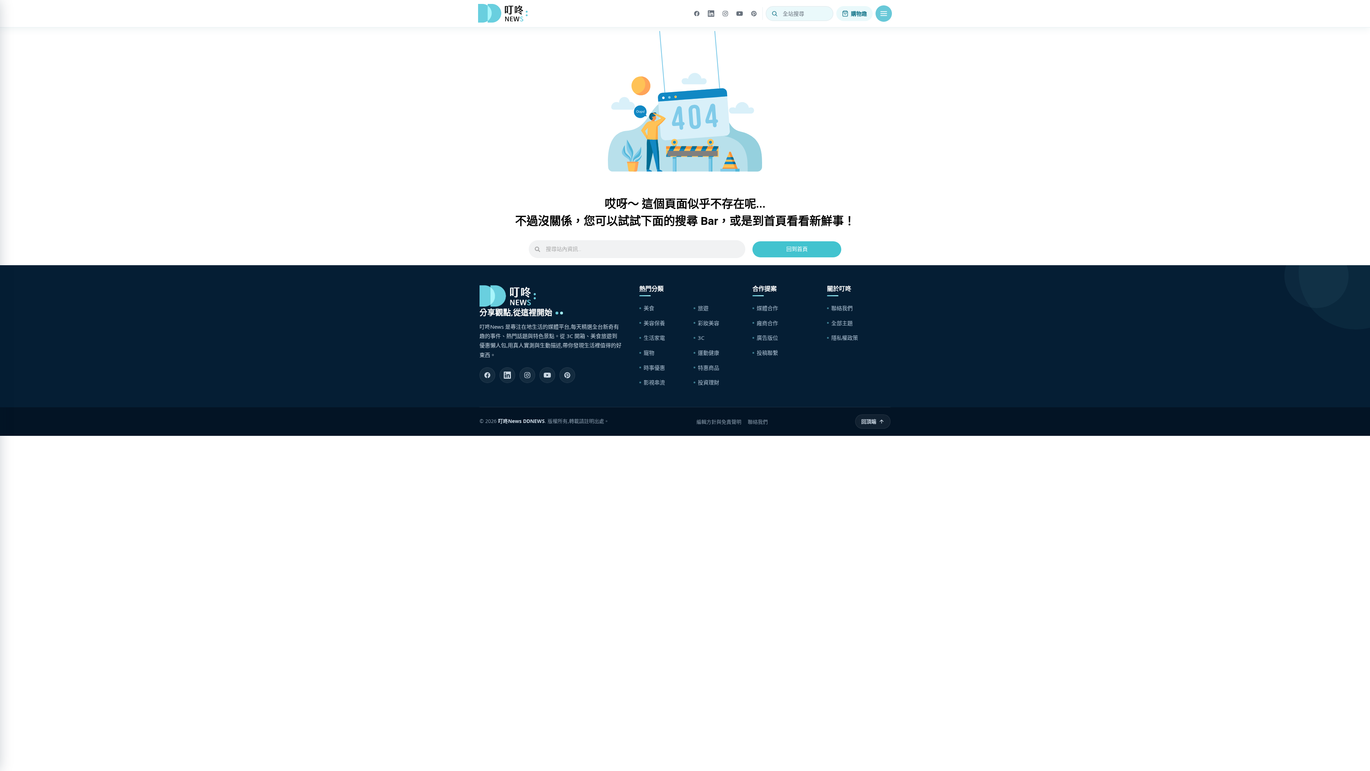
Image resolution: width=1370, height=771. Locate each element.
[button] (884, 13)
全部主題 (842, 323)
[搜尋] (774, 13)
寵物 (649, 352)
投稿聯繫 (767, 352)
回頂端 (868, 421)
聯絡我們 (842, 308)
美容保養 (654, 323)
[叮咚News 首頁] (505, 13)
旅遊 (703, 308)
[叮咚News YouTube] (547, 375)
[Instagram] (725, 13)
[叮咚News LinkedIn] (507, 375)
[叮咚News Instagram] (527, 375)
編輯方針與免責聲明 (718, 421)
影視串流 (654, 382)
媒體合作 (767, 308)
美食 (649, 308)
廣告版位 (767, 337)
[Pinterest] (753, 13)
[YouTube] (739, 13)
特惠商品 (708, 367)
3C (701, 337)
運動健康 (708, 352)
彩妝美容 (708, 323)
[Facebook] (696, 13)
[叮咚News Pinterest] (567, 375)
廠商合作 (767, 323)
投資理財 (708, 382)
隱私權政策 (844, 337)
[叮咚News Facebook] (487, 375)
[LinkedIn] (711, 13)
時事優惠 (654, 367)
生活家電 (654, 337)
